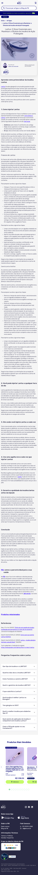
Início (3, 20)
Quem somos (5, 826)
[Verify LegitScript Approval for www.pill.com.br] (4, 856)
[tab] (9, 789)
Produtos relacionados (10, 614)
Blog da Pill (4, 828)
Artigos (9, 20)
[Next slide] (36, 766)
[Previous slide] (1, 766)
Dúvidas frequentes (7, 838)
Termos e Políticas (7, 836)
